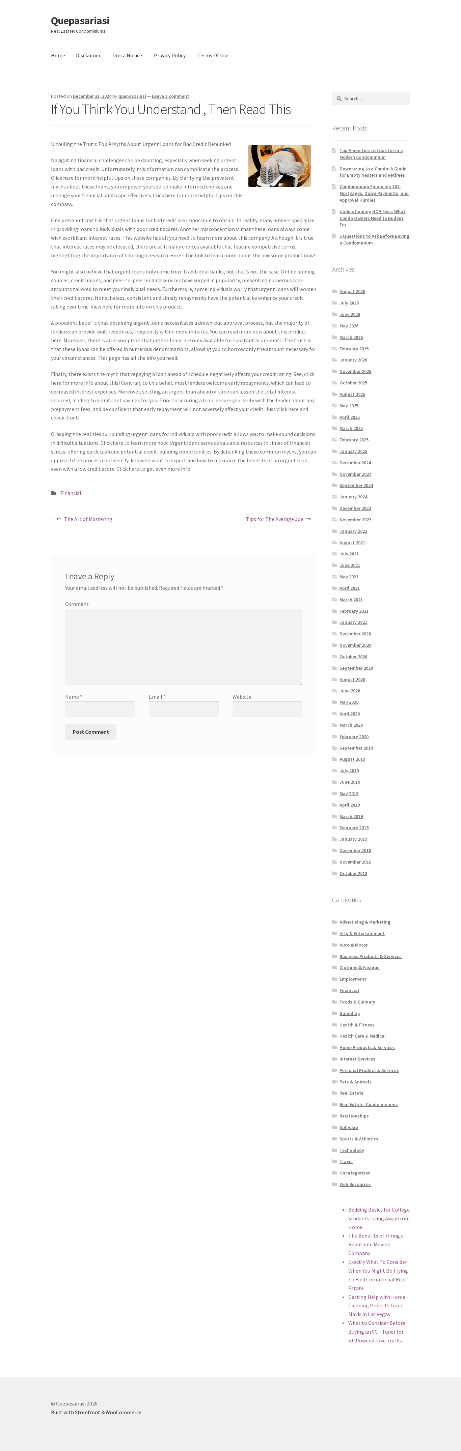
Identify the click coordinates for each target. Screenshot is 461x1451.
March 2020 (351, 725)
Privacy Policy (170, 55)
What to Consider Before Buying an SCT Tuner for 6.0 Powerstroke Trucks (376, 1331)
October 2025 (353, 383)
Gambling (350, 1013)
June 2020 (350, 691)
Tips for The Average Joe (274, 521)
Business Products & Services (371, 956)
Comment (77, 604)
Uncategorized (355, 1173)
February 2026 (354, 349)
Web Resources (355, 1184)
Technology (352, 1150)
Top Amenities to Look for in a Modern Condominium (371, 153)
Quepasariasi (80, 20)
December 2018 (355, 850)
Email (157, 696)
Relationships (354, 1116)
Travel (346, 1161)
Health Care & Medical (363, 1036)
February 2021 (354, 611)
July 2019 (349, 770)
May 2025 (349, 406)
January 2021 (353, 622)
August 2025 (352, 394)
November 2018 (355, 862)
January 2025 (353, 451)
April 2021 (350, 588)
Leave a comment (170, 96)
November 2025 (355, 371)
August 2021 (352, 543)
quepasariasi (132, 96)
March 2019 (351, 816)
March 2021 (351, 600)
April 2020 (350, 713)
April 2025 (350, 417)
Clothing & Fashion (360, 967)
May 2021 (349, 577)
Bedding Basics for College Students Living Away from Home (379, 1218)
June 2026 (350, 314)
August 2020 (352, 679)
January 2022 (353, 531)
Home (58, 55)
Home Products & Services (367, 1047)
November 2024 (355, 474)
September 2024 (356, 485)
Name (73, 696)
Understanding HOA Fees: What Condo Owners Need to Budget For (372, 218)
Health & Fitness (357, 1025)
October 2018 (353, 873)
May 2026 (349, 326)
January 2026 (353, 360)
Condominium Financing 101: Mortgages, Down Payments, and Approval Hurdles (374, 193)
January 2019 (353, 839)
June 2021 (350, 565)
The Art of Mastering (88, 521)
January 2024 (353, 497)
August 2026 (352, 291)
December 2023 (355, 508)
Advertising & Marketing (365, 922)
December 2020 (355, 634)
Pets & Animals (356, 1082)
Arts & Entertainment (362, 933)
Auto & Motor (354, 945)
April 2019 (350, 805)
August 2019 (352, 759)
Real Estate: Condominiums (369, 1104)
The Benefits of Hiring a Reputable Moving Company (376, 1244)
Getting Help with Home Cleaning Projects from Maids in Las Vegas (376, 1306)
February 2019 (354, 827)
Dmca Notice (127, 55)
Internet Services (357, 1059)
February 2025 (354, 440)
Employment (353, 979)
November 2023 (355, 520)
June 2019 (350, 782)
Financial (70, 493)
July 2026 (349, 303)
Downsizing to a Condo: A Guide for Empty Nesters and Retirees (373, 172)
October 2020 (353, 657)
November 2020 (355, 645)
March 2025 (351, 428)
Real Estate (351, 1093)
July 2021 (349, 554)
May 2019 (349, 793)
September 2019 (356, 748)
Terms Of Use (212, 55)
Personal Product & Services (369, 1070)
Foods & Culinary (357, 1002)
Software (349, 1127)
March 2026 (351, 337)
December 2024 (355, 463)
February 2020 (354, 736)
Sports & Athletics (359, 1139)
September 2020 (356, 668)
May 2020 (349, 702)
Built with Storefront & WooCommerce (96, 1412)
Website (242, 696)
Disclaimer (88, 55)
